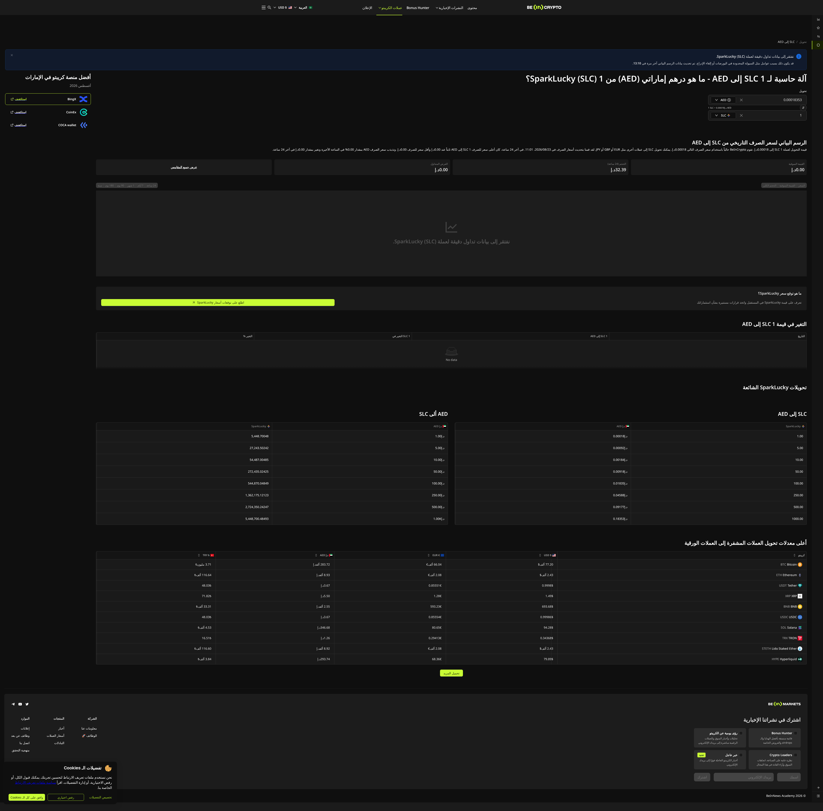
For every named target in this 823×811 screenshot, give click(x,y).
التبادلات (59, 743)
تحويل (803, 42)
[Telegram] (13, 704)
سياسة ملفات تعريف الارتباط (35, 782)
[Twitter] (27, 704)
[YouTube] (20, 704)
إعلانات (25, 728)
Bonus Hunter (418, 7)
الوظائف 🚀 (89, 736)
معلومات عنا (89, 728)
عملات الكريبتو (391, 7)
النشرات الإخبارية (451, 7)
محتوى (472, 7)
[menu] (817, 32)
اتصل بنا (25, 743)
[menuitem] (817, 19)
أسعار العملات (55, 736)
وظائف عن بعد (20, 736)
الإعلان (367, 7)
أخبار (61, 728)
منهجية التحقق (21, 750)
